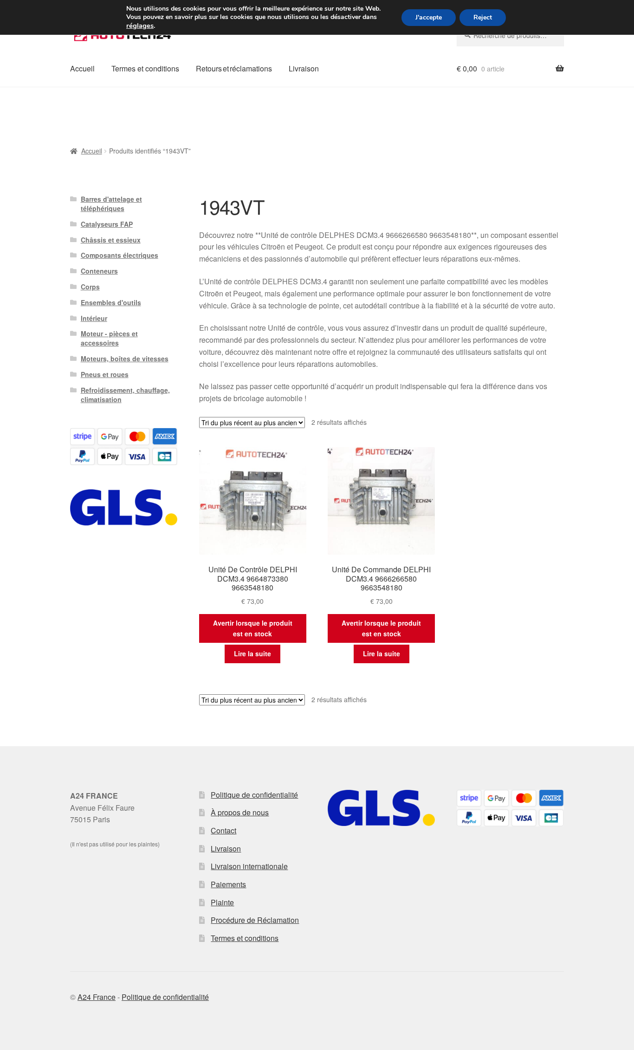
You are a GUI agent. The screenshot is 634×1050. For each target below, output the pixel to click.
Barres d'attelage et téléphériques (111, 203)
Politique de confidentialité (254, 794)
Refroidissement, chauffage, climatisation (125, 394)
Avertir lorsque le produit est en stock (252, 628)
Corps (90, 286)
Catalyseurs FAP (107, 224)
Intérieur (94, 318)
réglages (140, 25)
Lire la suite (252, 653)
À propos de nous (240, 812)
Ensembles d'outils (111, 302)
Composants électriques (119, 255)
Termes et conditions (145, 68)
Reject (482, 17)
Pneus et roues (105, 374)
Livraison (304, 68)
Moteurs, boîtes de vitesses (124, 358)
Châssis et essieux (111, 239)
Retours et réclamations (234, 68)
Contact (223, 830)
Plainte (222, 902)
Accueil (82, 68)
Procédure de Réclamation (255, 920)
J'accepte (428, 17)
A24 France (97, 997)
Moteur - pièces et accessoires (109, 338)
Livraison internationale (249, 866)
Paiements (228, 884)
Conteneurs (99, 270)
